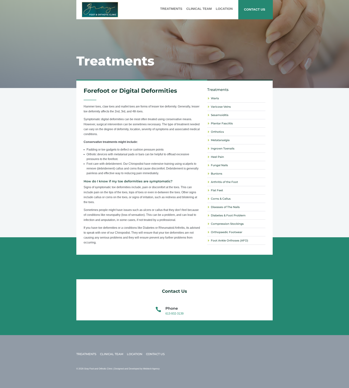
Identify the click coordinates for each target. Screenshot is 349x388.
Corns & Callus (221, 198)
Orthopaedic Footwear (226, 232)
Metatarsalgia (220, 140)
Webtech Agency (151, 368)
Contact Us (254, 9)
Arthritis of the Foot (224, 182)
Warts (215, 98)
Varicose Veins (221, 106)
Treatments (171, 9)
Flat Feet (217, 190)
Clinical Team (199, 9)
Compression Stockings (227, 223)
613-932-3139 (174, 313)
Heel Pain (217, 157)
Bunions (216, 173)
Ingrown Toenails (222, 148)
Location (224, 9)
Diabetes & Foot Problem (228, 215)
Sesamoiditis (219, 115)
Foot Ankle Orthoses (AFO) (229, 240)
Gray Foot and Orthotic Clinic (98, 368)
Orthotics (217, 131)
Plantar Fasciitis (222, 123)
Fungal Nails (219, 165)
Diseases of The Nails (225, 207)
